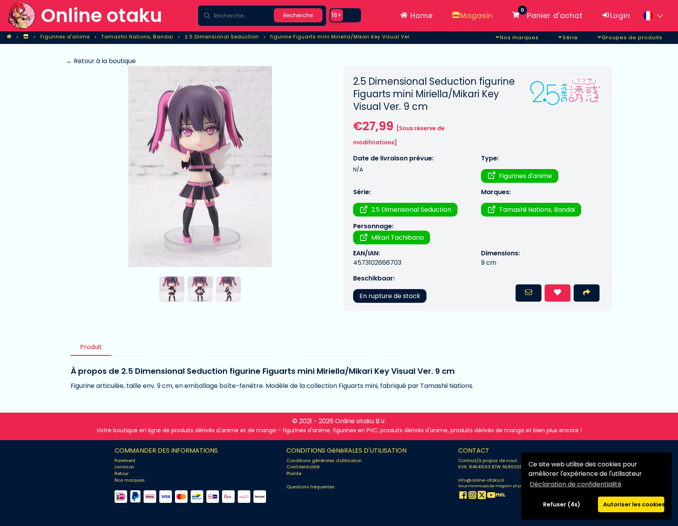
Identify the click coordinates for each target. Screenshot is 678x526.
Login (620, 15)
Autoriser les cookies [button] (633, 504)
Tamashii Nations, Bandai (537, 209)
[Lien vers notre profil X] (482, 496)
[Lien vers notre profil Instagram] (472, 496)
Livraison (124, 467)
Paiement (125, 460)
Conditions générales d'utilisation (324, 460)
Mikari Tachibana (397, 237)
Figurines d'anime (525, 175)
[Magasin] (26, 37)
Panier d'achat (552, 14)
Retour (122, 473)
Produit (91, 346)
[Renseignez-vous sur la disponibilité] (528, 293)
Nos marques (130, 480)
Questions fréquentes (310, 487)
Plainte (293, 473)
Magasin (476, 15)
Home (420, 15)
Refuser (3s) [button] (561, 504)
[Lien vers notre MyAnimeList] (500, 496)
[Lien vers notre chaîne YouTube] (491, 496)
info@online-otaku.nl (481, 480)
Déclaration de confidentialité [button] (576, 484)
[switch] (345, 15)
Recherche (298, 15)
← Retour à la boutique (101, 61)
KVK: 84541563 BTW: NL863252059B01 (499, 467)
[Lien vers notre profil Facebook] (463, 496)
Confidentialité (302, 467)
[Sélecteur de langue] (653, 16)
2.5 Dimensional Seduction (411, 209)
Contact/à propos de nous (487, 460)
